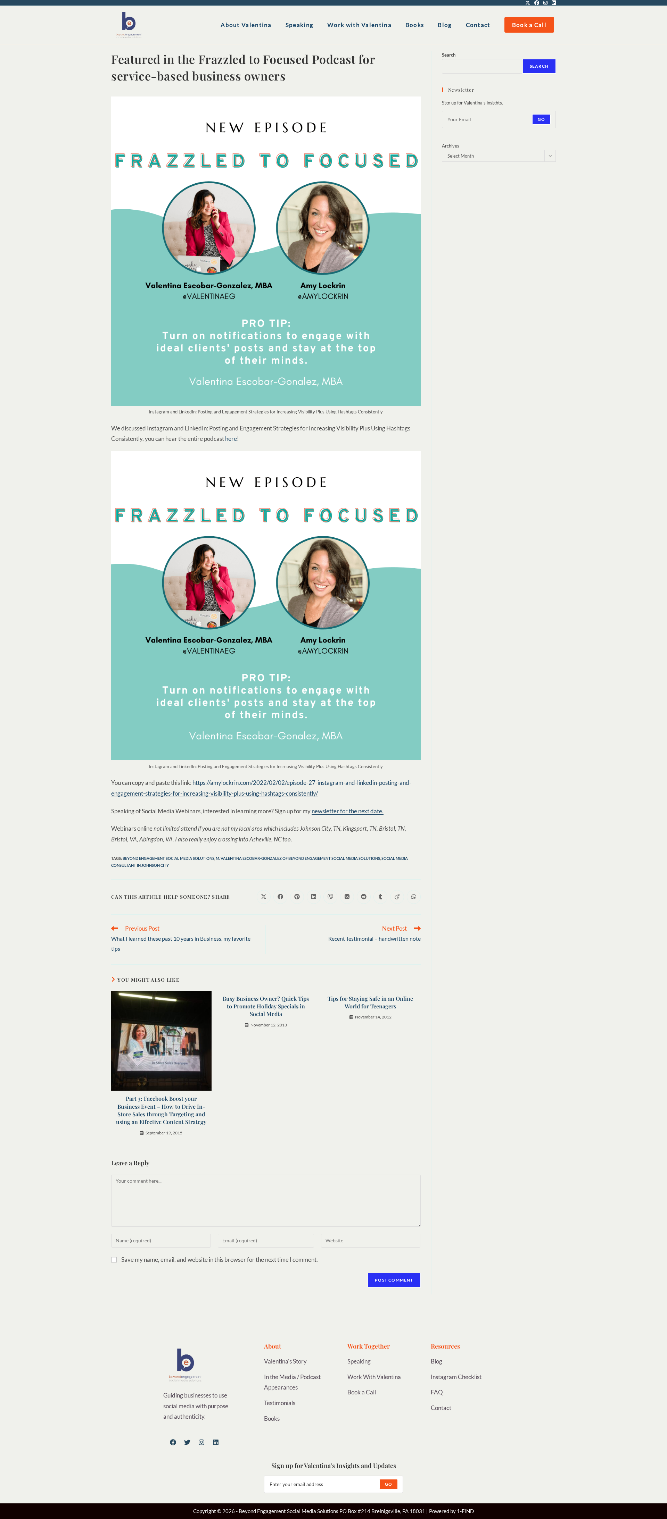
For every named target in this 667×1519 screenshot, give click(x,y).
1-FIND (465, 1511)
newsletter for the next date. (348, 811)
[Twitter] (187, 1442)
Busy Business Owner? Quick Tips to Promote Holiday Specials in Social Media (266, 1006)
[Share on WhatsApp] (414, 897)
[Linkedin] (215, 1442)
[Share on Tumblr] (380, 897)
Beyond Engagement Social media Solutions (168, 858)
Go (541, 119)
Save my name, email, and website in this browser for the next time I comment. (219, 1259)
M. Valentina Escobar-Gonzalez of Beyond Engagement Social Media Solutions (298, 858)
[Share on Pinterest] (297, 897)
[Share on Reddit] (364, 897)
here (231, 438)
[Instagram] (201, 1442)
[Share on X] (264, 897)
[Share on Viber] (330, 897)
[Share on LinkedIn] (314, 897)
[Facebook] (173, 1442)
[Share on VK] (347, 897)
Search (448, 55)
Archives (450, 146)
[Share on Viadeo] (397, 897)
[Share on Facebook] (280, 897)
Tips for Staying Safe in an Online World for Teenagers (370, 1002)
